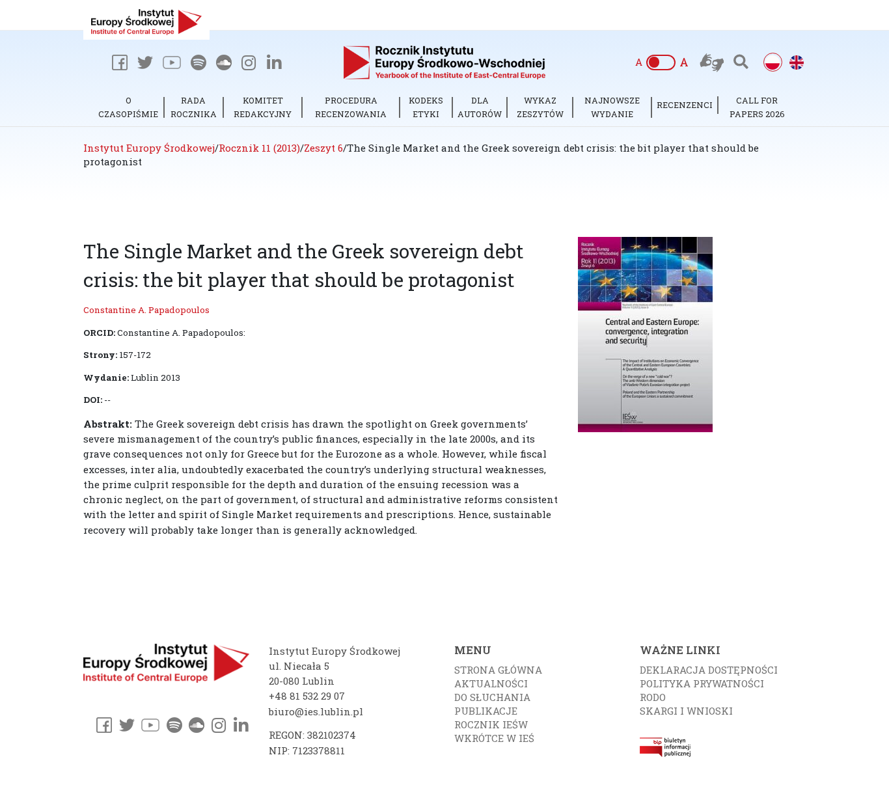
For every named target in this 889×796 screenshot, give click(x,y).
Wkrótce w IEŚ (494, 738)
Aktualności (491, 683)
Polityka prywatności (702, 683)
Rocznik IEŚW (491, 724)
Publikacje (485, 710)
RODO (653, 697)
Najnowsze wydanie (612, 107)
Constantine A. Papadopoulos (146, 310)
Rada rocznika (194, 107)
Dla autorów (480, 107)
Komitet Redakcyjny (263, 107)
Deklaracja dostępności (709, 669)
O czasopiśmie (128, 107)
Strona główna (498, 669)
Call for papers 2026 (757, 107)
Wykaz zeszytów (540, 107)
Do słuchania (492, 697)
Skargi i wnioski (686, 710)
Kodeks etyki (426, 107)
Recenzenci (685, 105)
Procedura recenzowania (351, 107)
